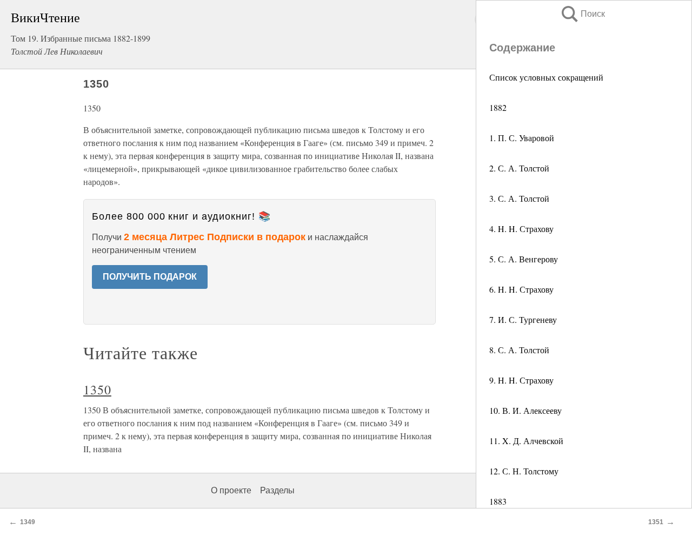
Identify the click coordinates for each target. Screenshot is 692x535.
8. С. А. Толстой (519, 349)
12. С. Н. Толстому (523, 471)
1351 (655, 522)
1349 (27, 522)
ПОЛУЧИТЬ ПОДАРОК (150, 276)
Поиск (582, 13)
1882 (498, 107)
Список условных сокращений (546, 77)
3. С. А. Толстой (519, 198)
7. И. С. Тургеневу (523, 319)
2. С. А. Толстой (519, 168)
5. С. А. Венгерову (523, 259)
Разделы (277, 490)
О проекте (231, 490)
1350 (97, 389)
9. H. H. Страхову (521, 380)
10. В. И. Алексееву (525, 410)
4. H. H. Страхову (521, 228)
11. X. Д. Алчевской (526, 440)
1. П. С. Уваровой (521, 137)
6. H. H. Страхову (521, 289)
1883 (498, 501)
